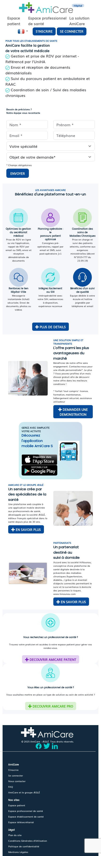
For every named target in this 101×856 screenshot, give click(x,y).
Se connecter (15, 775)
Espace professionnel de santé (25, 811)
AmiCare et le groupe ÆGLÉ (24, 792)
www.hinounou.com (64, 594)
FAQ (10, 786)
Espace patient (16, 805)
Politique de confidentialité (23, 846)
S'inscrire (13, 770)
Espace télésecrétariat (21, 822)
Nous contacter (17, 781)
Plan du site (15, 835)
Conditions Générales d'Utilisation (27, 840)
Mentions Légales (18, 852)
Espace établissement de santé (26, 816)
